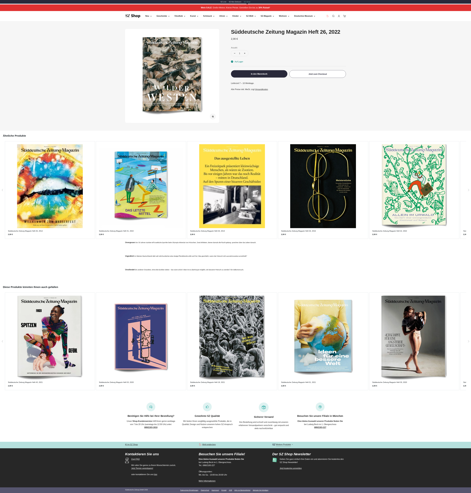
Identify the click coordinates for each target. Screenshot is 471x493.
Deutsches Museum (303, 16)
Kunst (193, 16)
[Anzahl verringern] (234, 53)
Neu (147, 16)
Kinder (235, 16)
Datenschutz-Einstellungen (189, 490)
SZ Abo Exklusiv (235, 2)
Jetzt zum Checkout (317, 74)
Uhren (222, 16)
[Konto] (339, 16)
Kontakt (223, 490)
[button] (2, 190)
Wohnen (283, 16)
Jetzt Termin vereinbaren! (142, 468)
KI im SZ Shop (131, 445)
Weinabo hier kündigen (260, 490)
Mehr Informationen (207, 481)
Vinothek (178, 16)
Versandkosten (261, 89)
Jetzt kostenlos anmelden (291, 468)
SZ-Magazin (266, 16)
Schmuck (207, 16)
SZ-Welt (249, 16)
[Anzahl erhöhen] (244, 53)
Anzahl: (234, 48)
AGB (230, 490)
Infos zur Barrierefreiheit (242, 490)
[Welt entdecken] (200, 444)
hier (155, 474)
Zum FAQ (135, 459)
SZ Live (223, 2)
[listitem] (50, 190)
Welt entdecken (209, 445)
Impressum (215, 490)
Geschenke (162, 16)
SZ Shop (247, 2)
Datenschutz (205, 490)
